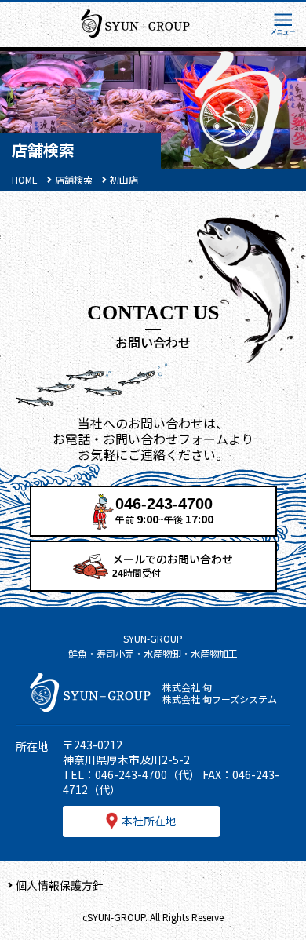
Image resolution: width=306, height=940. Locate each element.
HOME (25, 179)
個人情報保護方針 (60, 885)
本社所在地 (149, 821)
